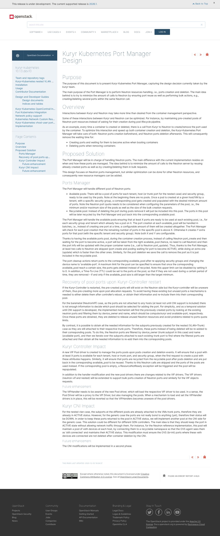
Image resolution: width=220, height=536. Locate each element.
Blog (126, 32)
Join (148, 32)
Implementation (24, 126)
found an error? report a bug (183, 476)
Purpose (20, 143)
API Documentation (88, 517)
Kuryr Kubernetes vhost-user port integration (40, 122)
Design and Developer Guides (32, 96)
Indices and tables (32, 103)
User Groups (51, 510)
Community (88, 32)
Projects (16, 510)
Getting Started (86, 514)
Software (35, 32)
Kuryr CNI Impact (28, 167)
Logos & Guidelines (122, 514)
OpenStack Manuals (89, 510)
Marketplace (109, 32)
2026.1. (93, 3)
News (15, 521)
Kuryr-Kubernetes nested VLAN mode (36, 81)
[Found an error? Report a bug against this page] (207, 54)
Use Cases (54, 32)
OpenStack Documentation (39, 55)
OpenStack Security (21, 514)
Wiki (81, 521)
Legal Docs (118, 510)
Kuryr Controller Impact (32, 160)
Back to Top (201, 3)
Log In (162, 32)
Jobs (48, 517)
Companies (51, 521)
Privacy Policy (119, 521)
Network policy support (28, 115)
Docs (137, 32)
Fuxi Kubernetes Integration (31, 112)
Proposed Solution (25, 150)
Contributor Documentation (30, 91)
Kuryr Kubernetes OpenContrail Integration (39, 108)
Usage (19, 88)
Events (70, 32)
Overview (20, 146)
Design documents (32, 100)
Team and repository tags (29, 77)
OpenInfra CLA (120, 524)
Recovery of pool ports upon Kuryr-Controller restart (48, 157)
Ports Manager (27, 153)
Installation (21, 84)
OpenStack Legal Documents (134, 477)
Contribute (51, 524)
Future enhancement (34, 163)
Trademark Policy (121, 517)
